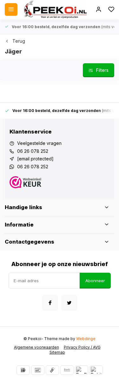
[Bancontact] (37, 370)
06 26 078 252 (32, 151)
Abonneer (95, 280)
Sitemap (57, 352)
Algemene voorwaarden (36, 347)
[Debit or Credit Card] (96, 370)
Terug (18, 41)
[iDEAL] (23, 370)
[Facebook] (50, 303)
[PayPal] (81, 370)
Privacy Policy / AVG (82, 347)
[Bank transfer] (67, 370)
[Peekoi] (55, 9)
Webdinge (86, 338)
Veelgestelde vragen (39, 143)
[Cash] (52, 370)
